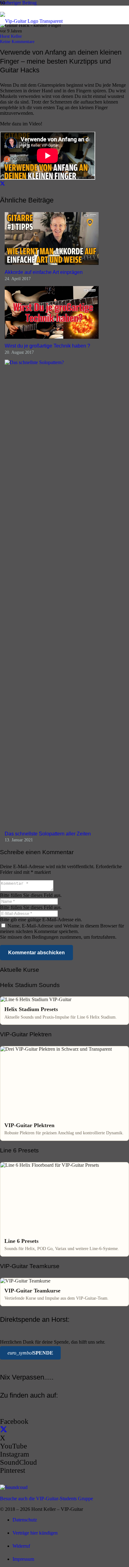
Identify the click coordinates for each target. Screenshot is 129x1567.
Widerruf (21, 1546)
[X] (3, 1430)
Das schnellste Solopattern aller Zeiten (48, 833)
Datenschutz (25, 1519)
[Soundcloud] (14, 1487)
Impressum (23, 1559)
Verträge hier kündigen (35, 1532)
